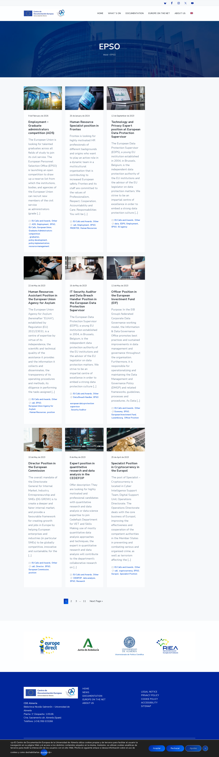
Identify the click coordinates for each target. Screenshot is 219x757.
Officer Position (131, 417)
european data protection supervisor (82, 405)
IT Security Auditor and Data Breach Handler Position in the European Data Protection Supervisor (83, 301)
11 (85, 601)
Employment (43, 224)
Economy (119, 411)
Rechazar (175, 748)
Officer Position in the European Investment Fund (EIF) (124, 297)
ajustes (44, 752)
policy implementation (39, 243)
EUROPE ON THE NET (94, 699)
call (74, 225)
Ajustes (193, 748)
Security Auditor (78, 409)
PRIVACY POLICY (150, 695)
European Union (44, 227)
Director (40, 566)
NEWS (85, 692)
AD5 (34, 224)
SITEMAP (146, 706)
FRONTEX (74, 228)
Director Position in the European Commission (42, 467)
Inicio (105, 54)
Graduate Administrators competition (40, 232)
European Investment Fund (124, 414)
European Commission (39, 569)
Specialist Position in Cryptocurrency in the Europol (125, 467)
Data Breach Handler (82, 397)
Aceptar (157, 748)
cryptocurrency (126, 570)
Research (80, 581)
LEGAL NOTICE (149, 691)
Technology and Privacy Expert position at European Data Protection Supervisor (125, 129)
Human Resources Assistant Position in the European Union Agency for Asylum (42, 297)
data (117, 223)
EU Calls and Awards (41, 221)
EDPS (122, 223)
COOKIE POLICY (149, 699)
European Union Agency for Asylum (41, 408)
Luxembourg (117, 417)
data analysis (89, 578)
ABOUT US (88, 703)
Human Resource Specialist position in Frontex (84, 125)
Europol (115, 574)
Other (54, 221)
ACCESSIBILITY (149, 702)
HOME (85, 688)
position (51, 412)
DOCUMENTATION (92, 695)
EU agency (122, 227)
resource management (39, 246)
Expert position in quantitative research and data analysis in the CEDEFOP (82, 471)
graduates (34, 237)
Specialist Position (128, 574)
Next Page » (96, 601)
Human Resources (88, 228)
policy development (38, 240)
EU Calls (32, 227)
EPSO (52, 224)
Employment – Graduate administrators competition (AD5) (41, 127)
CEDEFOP (77, 578)
